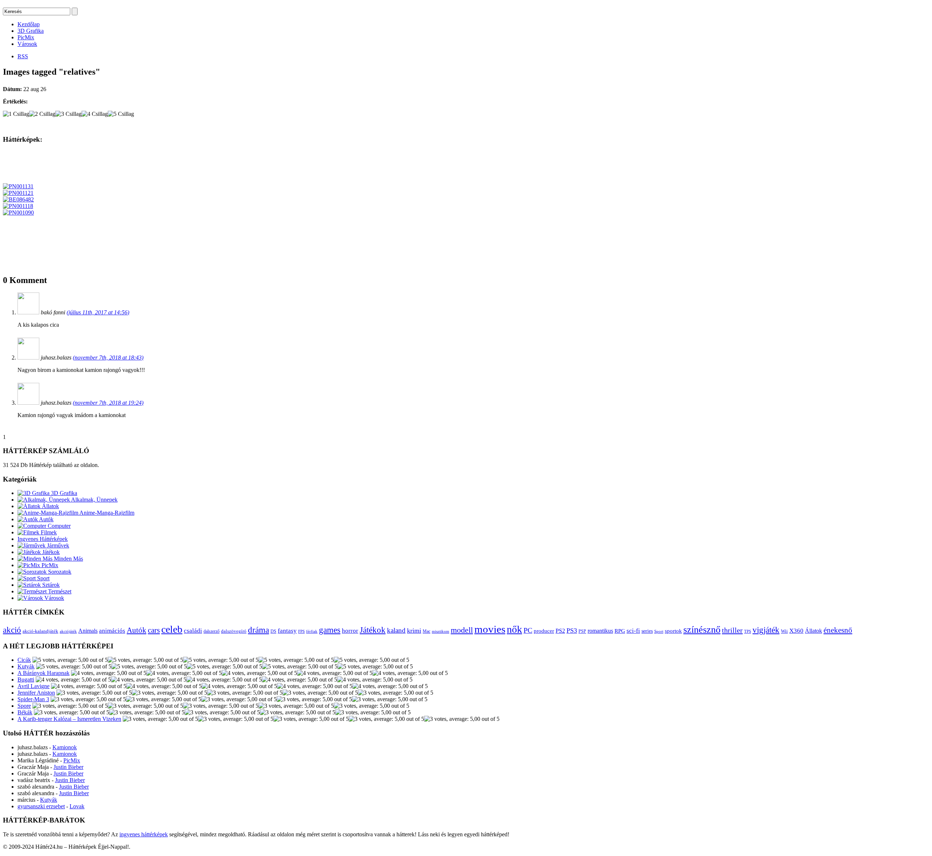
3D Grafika (30, 31)
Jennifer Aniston (36, 693)
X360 (796, 630)
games (329, 630)
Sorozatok (59, 572)
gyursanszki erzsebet (41, 806)
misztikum (440, 631)
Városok (27, 44)
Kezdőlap (28, 24)
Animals (88, 631)
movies (489, 629)
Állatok (49, 506)
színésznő (701, 629)
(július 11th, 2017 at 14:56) (98, 312)
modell (462, 630)
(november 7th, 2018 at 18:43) (108, 357)
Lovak (77, 806)
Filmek (48, 532)
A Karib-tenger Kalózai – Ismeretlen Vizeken (69, 719)
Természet (59, 591)
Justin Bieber (68, 767)
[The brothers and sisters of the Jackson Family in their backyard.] (18, 186)
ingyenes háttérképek (143, 834)
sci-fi (633, 630)
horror (350, 630)
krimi (414, 630)
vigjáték (766, 630)
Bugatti (25, 679)
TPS (747, 631)
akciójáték (68, 631)
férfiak (311, 631)
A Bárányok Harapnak (43, 673)
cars (154, 630)
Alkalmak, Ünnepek (94, 499)
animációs (112, 630)
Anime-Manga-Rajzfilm (106, 513)
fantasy (287, 630)
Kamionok (64, 747)
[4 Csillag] (95, 114)
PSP (582, 631)
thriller (732, 630)
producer (544, 631)
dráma (258, 630)
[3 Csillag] (68, 114)
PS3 (571, 630)
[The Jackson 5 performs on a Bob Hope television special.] (18, 206)
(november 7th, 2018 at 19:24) (108, 403)
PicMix (25, 37)
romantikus (600, 631)
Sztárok (50, 585)
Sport (43, 578)
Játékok (50, 552)
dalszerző (212, 631)
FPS (301, 631)
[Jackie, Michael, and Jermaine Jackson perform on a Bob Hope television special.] (18, 193)
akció (12, 630)
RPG (620, 631)
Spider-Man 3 (33, 699)
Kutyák (26, 666)
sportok (673, 631)
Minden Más (67, 558)
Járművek (57, 545)
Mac (426, 631)
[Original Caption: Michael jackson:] (18, 199)
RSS (22, 56)
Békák (24, 712)
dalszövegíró (233, 631)
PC (528, 630)
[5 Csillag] (121, 114)
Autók (46, 519)
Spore (24, 706)
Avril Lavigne (33, 686)
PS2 (560, 631)
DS (273, 631)
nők (514, 629)
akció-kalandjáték (40, 631)
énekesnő (838, 630)
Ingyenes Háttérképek (42, 539)
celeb (171, 629)
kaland (396, 630)
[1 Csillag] (16, 114)
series (647, 631)
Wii (784, 631)
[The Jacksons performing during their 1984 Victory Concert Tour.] (18, 212)
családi (193, 630)
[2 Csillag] (42, 114)
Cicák (24, 660)
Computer (58, 526)
